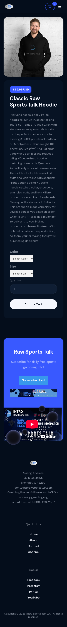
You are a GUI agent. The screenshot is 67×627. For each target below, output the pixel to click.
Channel (33, 552)
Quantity (15, 280)
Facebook (33, 580)
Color (14, 252)
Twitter (33, 592)
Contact (33, 546)
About (33, 540)
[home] (9, 6)
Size (13, 266)
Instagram (33, 586)
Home (34, 534)
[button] (50, 6)
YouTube (33, 597)
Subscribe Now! (33, 380)
